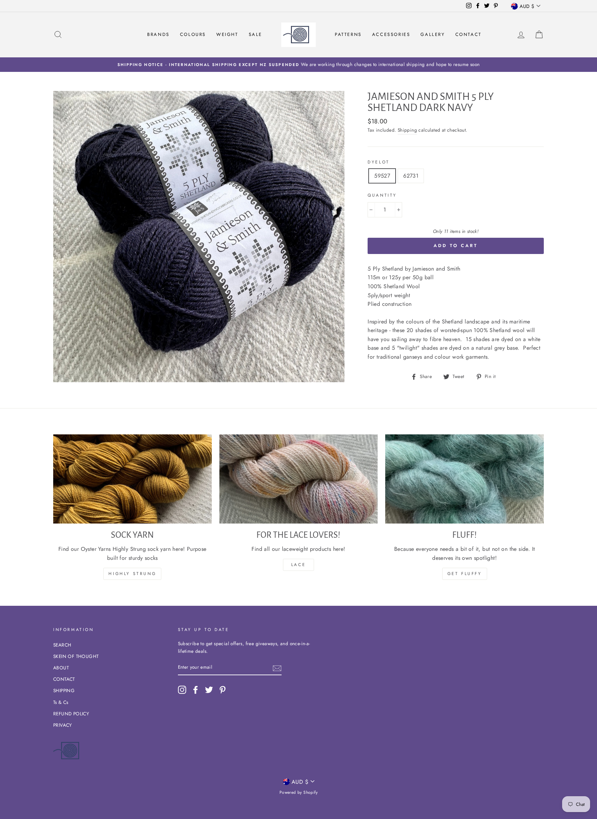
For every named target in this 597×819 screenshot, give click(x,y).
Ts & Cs (60, 702)
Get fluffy (464, 574)
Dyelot (379, 162)
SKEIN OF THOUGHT (75, 656)
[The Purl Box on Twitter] (209, 690)
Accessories (391, 34)
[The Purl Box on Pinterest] (222, 690)
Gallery (432, 34)
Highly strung (132, 574)
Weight (227, 34)
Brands (158, 34)
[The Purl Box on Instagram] (182, 690)
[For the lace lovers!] (298, 479)
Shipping (407, 129)
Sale (255, 34)
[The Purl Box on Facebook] (195, 690)
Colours (193, 34)
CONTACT (64, 679)
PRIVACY (62, 725)
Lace (298, 565)
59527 (382, 176)
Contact (468, 34)
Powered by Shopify (298, 792)
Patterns (348, 34)
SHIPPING (64, 690)
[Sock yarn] (132, 479)
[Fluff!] (464, 479)
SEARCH (62, 644)
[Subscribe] (277, 667)
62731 (410, 176)
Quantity (382, 195)
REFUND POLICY (71, 713)
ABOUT (61, 667)
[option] (298, 64)
